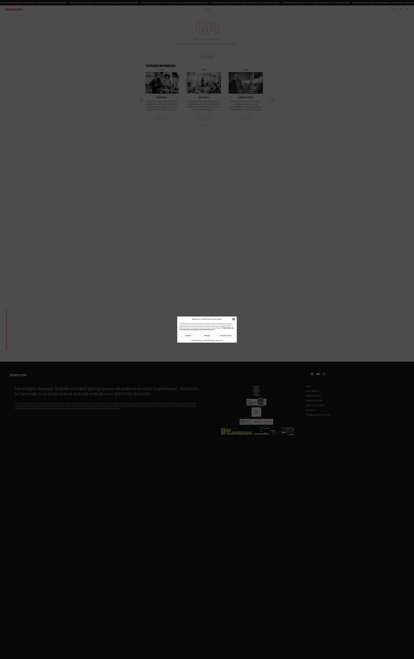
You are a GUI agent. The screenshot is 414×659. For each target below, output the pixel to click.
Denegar (207, 335)
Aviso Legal (219, 340)
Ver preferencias (226, 335)
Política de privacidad (209, 340)
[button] (233, 319)
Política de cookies (197, 340)
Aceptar (188, 335)
